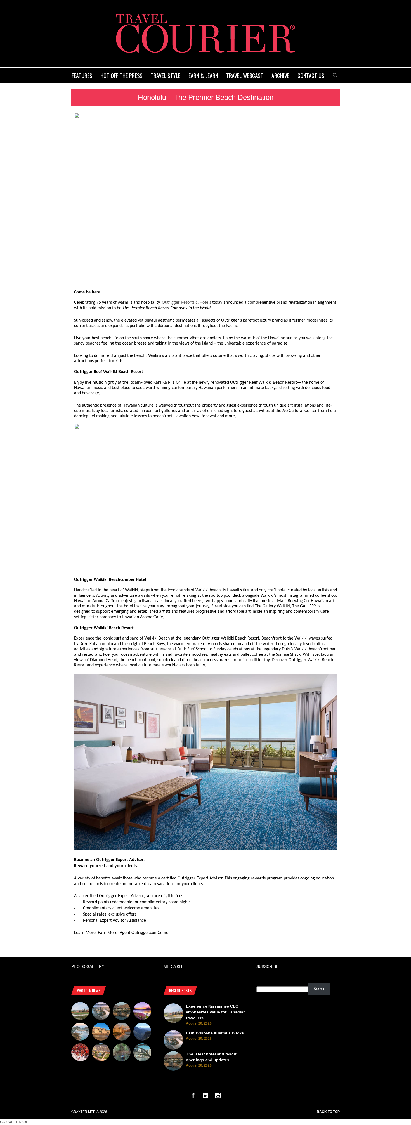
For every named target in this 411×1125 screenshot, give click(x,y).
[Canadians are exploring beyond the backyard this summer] (122, 1053)
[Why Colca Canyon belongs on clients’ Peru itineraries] (142, 1032)
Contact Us (310, 75)
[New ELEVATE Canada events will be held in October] (142, 1053)
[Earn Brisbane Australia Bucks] (101, 1012)
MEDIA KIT (173, 966)
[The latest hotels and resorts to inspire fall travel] (122, 1032)
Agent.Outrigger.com (139, 933)
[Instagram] (218, 1097)
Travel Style (165, 75)
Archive (280, 75)
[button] (335, 74)
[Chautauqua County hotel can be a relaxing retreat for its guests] (101, 1053)
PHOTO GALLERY (87, 966)
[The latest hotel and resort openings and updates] (122, 1012)
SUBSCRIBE (267, 966)
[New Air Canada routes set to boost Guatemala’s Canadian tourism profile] (142, 1012)
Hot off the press (121, 75)
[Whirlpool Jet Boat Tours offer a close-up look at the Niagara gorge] (80, 1053)
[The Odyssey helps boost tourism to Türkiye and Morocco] (101, 1032)
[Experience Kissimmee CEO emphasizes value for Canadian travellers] (80, 1012)
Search (319, 989)
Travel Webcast (244, 75)
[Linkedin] (205, 1097)
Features (82, 75)
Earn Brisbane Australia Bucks (215, 1033)
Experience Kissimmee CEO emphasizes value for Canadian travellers (216, 1012)
